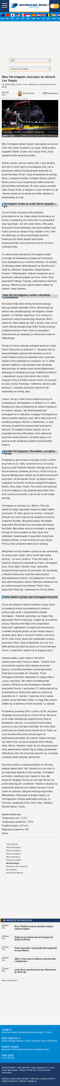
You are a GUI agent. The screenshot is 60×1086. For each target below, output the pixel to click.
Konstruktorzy (52, 1041)
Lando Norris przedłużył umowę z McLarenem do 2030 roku (35, 970)
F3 (5, 1058)
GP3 (12, 1058)
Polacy (49, 1032)
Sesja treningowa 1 (13, 847)
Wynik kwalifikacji (13, 857)
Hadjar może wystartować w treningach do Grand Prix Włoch (33, 938)
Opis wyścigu (11, 870)
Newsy (14, 1032)
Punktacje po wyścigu (14, 873)
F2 (3, 1058)
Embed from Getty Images (15, 98)
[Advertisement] (30, 38)
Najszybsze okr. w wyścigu (17, 866)
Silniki (43, 1041)
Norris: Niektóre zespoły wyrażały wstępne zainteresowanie (33, 927)
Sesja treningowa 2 (13, 851)
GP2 (8, 1058)
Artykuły (26, 1032)
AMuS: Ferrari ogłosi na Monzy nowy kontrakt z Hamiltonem (35, 960)
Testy (20, 1032)
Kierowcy (19, 1041)
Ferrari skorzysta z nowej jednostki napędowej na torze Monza (35, 949)
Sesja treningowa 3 (13, 854)
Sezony (4, 1041)
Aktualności (6, 1032)
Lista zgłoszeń (12, 844)
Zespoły (27, 1041)
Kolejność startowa (13, 860)
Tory (32, 1041)
